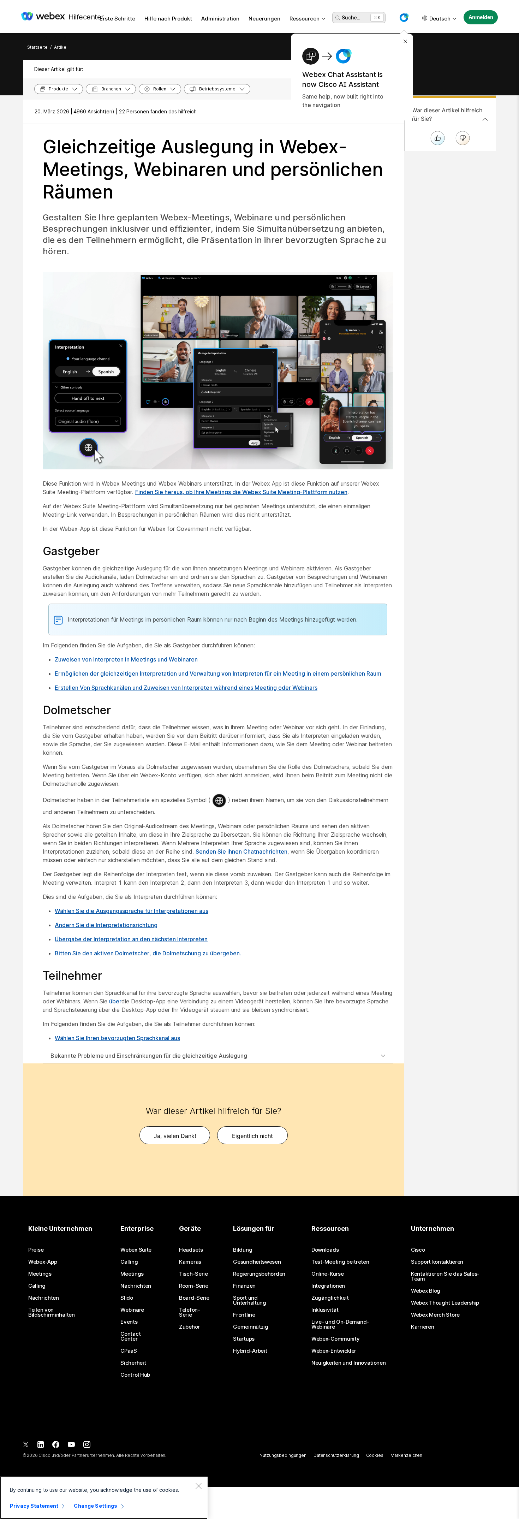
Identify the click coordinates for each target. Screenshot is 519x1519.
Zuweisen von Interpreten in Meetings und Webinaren (126, 659)
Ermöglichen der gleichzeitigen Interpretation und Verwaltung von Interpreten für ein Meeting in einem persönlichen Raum (218, 673)
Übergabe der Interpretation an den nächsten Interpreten (131, 939)
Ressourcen (305, 18)
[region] (104, 1498)
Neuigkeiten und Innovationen (348, 1362)
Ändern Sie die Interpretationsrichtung (106, 924)
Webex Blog (425, 1290)
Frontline (244, 1314)
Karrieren (422, 1326)
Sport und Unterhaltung (249, 1300)
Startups (244, 1338)
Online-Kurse (327, 1273)
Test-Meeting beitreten (340, 1261)
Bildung (242, 1249)
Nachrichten (43, 1297)
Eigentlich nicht (252, 1135)
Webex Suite (135, 1249)
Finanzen (244, 1285)
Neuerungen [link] (264, 18)
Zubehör (189, 1326)
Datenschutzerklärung (336, 1455)
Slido (126, 1297)
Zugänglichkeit (330, 1297)
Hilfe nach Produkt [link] (168, 18)
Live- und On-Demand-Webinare (340, 1324)
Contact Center (130, 1336)
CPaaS (128, 1350)
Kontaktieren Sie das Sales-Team (445, 1276)
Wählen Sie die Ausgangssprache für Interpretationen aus (131, 910)
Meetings (40, 1273)
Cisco (418, 1249)
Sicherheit (133, 1362)
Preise (35, 1249)
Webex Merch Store (435, 1314)
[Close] (198, 1485)
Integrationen (328, 1285)
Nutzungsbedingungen (283, 1455)
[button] (404, 17)
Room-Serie (193, 1285)
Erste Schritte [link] (117, 18)
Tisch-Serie (193, 1273)
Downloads (325, 1249)
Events (128, 1321)
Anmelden (481, 17)
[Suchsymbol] (337, 18)
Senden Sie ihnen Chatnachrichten (241, 851)
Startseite (37, 47)
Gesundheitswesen (257, 1261)
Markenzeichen (406, 1455)
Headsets (191, 1249)
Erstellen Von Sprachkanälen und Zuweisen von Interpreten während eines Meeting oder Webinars (186, 687)
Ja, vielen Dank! (175, 1135)
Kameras (190, 1261)
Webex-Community (335, 1338)
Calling (37, 1285)
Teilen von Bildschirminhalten (51, 1312)
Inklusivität (324, 1309)
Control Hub (135, 1374)
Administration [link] (220, 18)
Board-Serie (194, 1297)
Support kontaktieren (437, 1261)
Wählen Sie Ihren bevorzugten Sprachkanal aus (117, 1038)
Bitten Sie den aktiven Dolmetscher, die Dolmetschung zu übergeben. (148, 953)
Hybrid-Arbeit (250, 1350)
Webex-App (42, 1261)
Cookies (374, 1455)
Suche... (351, 17)
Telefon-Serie (189, 1312)
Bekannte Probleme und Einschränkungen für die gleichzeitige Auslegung (148, 1055)
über (115, 1001)
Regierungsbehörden (259, 1273)
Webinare (132, 1309)
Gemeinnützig (250, 1326)
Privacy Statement (34, 1506)
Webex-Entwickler (333, 1350)
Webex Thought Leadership (445, 1302)
